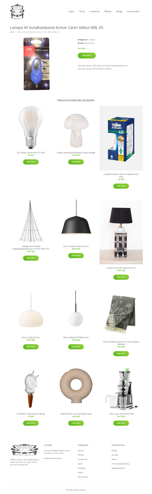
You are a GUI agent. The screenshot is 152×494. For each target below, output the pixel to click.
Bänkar (81, 450)
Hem (12, 32)
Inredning (94, 11)
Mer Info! (87, 55)
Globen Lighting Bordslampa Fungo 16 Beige (76, 152)
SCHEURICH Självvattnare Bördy (31, 414)
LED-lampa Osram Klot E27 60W (31, 152)
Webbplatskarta (118, 468)
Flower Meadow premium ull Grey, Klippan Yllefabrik (121, 343)
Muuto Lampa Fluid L (31, 337)
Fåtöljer (108, 11)
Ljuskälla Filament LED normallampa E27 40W (121, 175)
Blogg (119, 11)
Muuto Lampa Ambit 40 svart (76, 246)
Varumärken (133, 11)
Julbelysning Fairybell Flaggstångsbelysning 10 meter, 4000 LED (31, 247)
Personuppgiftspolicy (120, 464)
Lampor (91, 40)
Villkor (114, 459)
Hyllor (71, 11)
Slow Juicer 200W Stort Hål (121, 414)
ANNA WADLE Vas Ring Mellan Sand (76, 414)
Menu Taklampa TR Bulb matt (76, 337)
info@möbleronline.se (53, 458)
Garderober (83, 459)
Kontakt (115, 455)
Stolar (82, 11)
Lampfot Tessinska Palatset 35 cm (121, 268)
